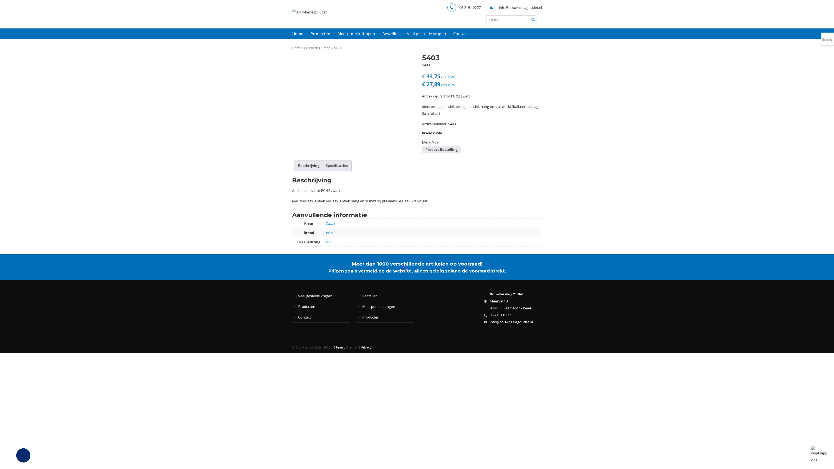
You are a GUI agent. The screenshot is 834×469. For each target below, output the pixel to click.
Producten (306, 306)
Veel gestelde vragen (315, 296)
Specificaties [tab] (337, 165)
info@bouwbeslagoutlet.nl (520, 7)
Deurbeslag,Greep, (317, 48)
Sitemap (339, 347)
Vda (439, 133)
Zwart (330, 223)
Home (296, 48)
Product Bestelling (441, 149)
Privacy (366, 347)
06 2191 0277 (470, 7)
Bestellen (369, 296)
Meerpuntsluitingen (378, 306)
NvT (329, 242)
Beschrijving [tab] (309, 165)
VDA (329, 232)
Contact (304, 317)
